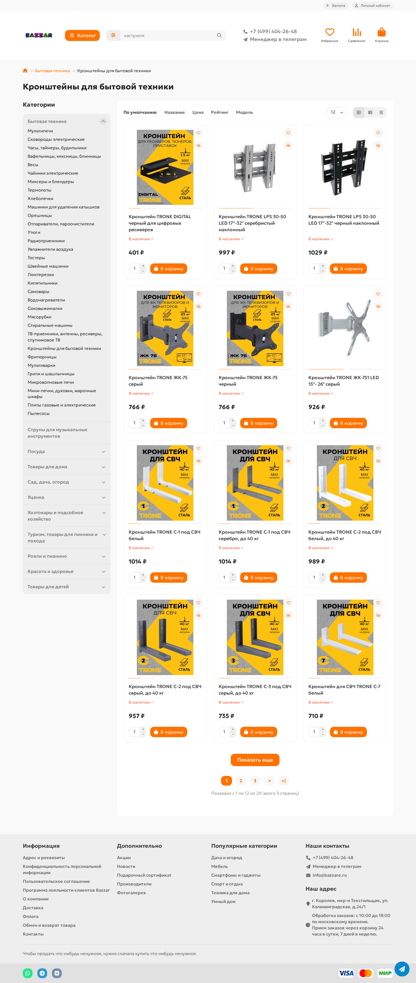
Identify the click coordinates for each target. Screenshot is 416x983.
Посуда (36, 451)
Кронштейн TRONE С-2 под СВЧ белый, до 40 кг (344, 535)
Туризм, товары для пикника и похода (63, 537)
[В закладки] (198, 133)
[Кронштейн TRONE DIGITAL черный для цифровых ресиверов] (165, 167)
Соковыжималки (45, 308)
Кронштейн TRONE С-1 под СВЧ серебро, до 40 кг (255, 535)
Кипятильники (43, 283)
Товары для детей (48, 587)
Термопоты (39, 190)
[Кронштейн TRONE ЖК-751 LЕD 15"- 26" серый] (345, 328)
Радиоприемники (46, 241)
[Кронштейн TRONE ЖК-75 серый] (165, 328)
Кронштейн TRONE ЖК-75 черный (248, 381)
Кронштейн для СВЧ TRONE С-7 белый (344, 690)
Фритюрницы (42, 357)
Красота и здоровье (50, 571)
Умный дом (223, 901)
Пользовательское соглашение (56, 881)
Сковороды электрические (56, 139)
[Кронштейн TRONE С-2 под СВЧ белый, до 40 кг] (345, 483)
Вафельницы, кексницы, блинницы (64, 156)
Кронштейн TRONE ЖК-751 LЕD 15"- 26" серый (343, 381)
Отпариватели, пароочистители (61, 224)
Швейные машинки (48, 266)
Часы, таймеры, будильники (57, 148)
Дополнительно (139, 846)
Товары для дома (47, 467)
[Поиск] (219, 35)
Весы (33, 164)
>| (283, 781)
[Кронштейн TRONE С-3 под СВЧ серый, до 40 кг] (255, 637)
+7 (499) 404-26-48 (273, 31)
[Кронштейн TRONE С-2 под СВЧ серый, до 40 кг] (165, 637)
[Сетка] (359, 112)
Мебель (219, 866)
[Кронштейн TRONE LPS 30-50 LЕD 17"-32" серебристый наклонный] (255, 167)
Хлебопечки (40, 198)
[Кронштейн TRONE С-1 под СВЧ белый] (165, 483)
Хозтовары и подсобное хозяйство (55, 516)
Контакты (33, 934)
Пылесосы (39, 413)
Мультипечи (40, 131)
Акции (124, 857)
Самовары (38, 291)
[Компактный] (381, 112)
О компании (35, 899)
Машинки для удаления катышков (63, 207)
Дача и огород (226, 857)
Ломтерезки (41, 274)
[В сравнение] (198, 145)
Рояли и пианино (47, 556)
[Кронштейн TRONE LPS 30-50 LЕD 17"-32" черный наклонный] (345, 167)
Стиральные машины (50, 325)
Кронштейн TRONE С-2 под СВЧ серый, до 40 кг (165, 690)
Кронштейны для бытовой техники (64, 348)
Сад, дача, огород (48, 482)
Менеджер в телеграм (278, 39)
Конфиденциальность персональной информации (62, 869)
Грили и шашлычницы (51, 374)
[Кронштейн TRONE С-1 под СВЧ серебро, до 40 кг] (255, 483)
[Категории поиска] (113, 35)
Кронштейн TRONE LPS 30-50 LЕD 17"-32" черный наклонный (343, 220)
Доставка (33, 907)
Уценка (36, 497)
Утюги (34, 232)
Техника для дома (230, 893)
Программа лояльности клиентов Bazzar (66, 890)
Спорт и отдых (227, 884)
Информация (41, 846)
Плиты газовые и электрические (62, 405)
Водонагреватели (46, 300)
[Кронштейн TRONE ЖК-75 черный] (255, 328)
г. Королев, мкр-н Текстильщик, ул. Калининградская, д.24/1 (350, 904)
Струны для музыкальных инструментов (57, 433)
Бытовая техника (52, 70)
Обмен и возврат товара (49, 925)
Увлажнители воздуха (50, 249)
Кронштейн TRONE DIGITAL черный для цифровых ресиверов (160, 223)
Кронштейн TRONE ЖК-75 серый (158, 381)
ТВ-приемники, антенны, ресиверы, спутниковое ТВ (65, 337)
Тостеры (36, 257)
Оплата (30, 916)
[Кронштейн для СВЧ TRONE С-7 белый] (345, 637)
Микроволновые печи (51, 382)
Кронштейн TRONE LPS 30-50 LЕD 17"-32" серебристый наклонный (252, 223)
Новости (126, 866)
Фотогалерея (131, 893)
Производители (134, 884)
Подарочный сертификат (144, 875)
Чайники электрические (53, 173)
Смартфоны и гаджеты (236, 875)
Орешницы (40, 215)
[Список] (370, 112)
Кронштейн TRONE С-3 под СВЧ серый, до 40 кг (255, 690)
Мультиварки (41, 365)
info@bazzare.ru (330, 875)
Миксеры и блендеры (51, 181)
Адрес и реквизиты (44, 857)
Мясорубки (39, 317)
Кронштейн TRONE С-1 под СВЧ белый (165, 535)
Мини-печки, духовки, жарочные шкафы (62, 394)
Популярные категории (244, 846)
